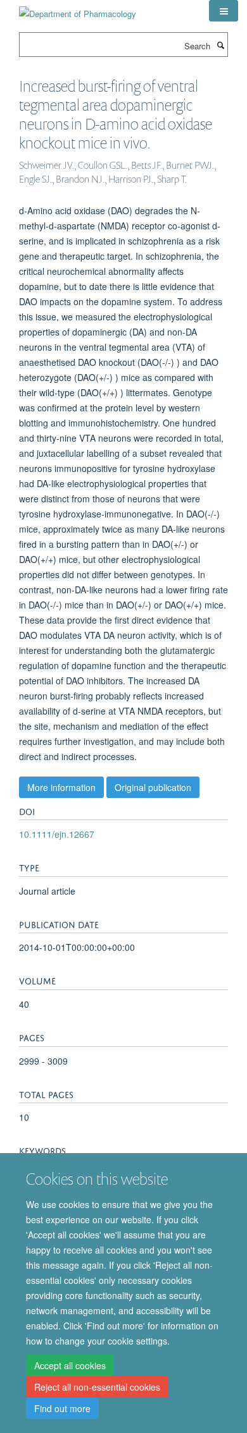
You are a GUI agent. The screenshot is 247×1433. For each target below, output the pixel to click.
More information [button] (61, 787)
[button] (223, 10)
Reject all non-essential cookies (97, 1387)
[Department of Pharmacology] (77, 9)
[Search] (220, 45)
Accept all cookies (70, 1365)
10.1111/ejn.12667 (56, 834)
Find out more (62, 1408)
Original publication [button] (153, 787)
